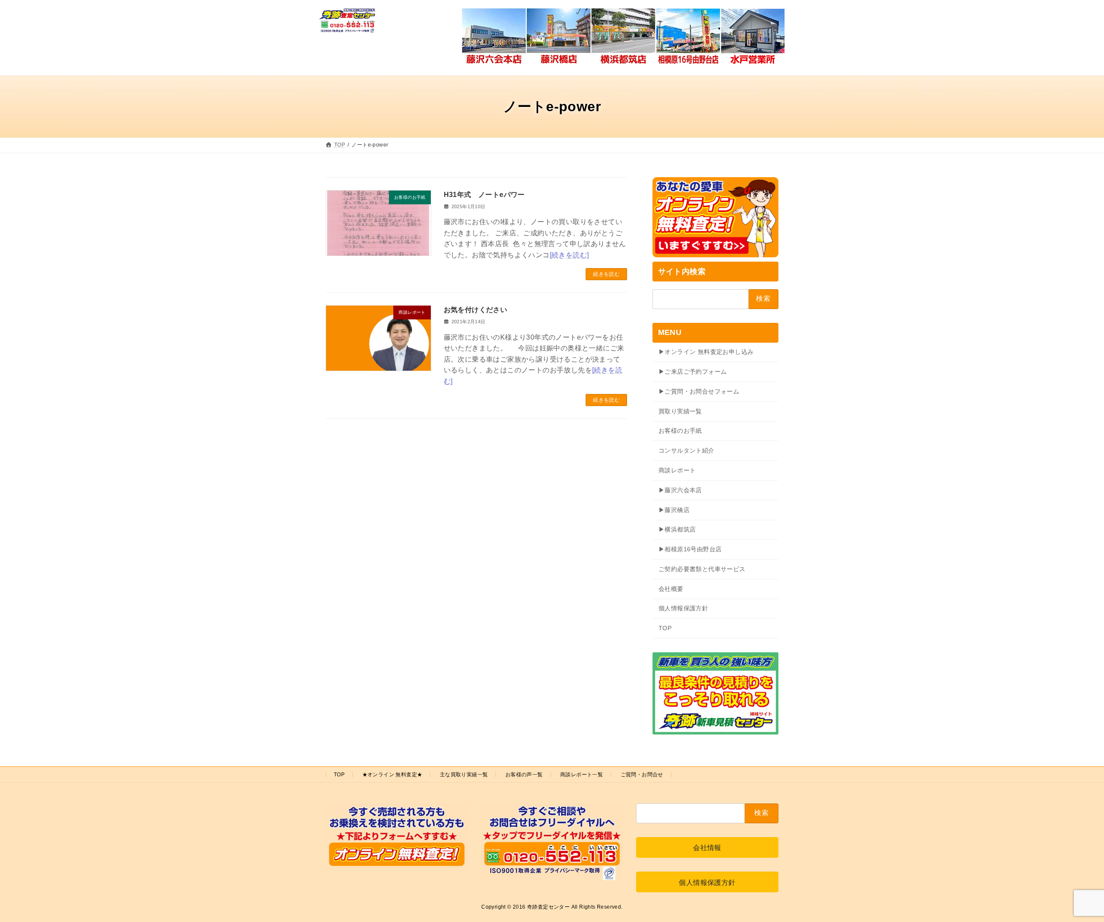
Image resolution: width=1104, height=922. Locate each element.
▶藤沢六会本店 (680, 490)
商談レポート (677, 470)
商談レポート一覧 (581, 775)
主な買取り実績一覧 (464, 775)
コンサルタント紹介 (687, 450)
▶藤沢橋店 (674, 509)
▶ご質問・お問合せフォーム (699, 391)
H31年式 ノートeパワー (484, 194)
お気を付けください (476, 309)
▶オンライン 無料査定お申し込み (706, 351)
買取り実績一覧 (680, 411)
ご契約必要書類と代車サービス (702, 569)
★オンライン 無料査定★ (392, 775)
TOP (665, 628)
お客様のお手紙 (680, 430)
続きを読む (606, 274)
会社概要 (671, 588)
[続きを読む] (569, 255)
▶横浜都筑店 (677, 529)
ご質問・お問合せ (642, 775)
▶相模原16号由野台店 (690, 549)
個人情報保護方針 (683, 608)
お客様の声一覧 (524, 775)
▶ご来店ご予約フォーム (693, 371)
